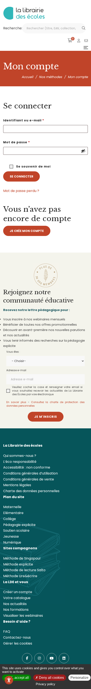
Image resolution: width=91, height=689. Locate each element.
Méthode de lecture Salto (24, 570)
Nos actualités (15, 603)
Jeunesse (11, 536)
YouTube (52, 658)
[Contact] (86, 40)
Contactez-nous (17, 637)
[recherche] (83, 28)
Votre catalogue (16, 597)
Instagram (39, 658)
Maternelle (12, 506)
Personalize (79, 677)
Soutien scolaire (16, 530)
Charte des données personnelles (31, 491)
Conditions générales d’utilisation (30, 473)
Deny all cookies (51, 677)
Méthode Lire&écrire (20, 576)
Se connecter (21, 176)
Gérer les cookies (17, 643)
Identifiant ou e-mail (34, 120)
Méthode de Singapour (22, 558)
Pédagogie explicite (19, 524)
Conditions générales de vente (28, 479)
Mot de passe (27, 142)
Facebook (27, 658)
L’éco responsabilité (19, 461)
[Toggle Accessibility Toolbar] (9, 680)
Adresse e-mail (16, 370)
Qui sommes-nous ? (19, 455)
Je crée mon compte (27, 231)
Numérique (12, 542)
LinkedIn (64, 658)
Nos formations (16, 609)
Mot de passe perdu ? (21, 190)
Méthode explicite (18, 564)
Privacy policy (45, 684)
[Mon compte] (78, 40)
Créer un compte (17, 592)
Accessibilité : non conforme (26, 467)
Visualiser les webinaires (23, 615)
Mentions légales (17, 485)
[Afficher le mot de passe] (83, 151)
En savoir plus (16, 402)
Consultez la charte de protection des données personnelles (45, 404)
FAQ (6, 631)
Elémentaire (13, 512)
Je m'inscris (45, 417)
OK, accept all (18, 677)
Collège (9, 518)
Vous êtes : (13, 352)
